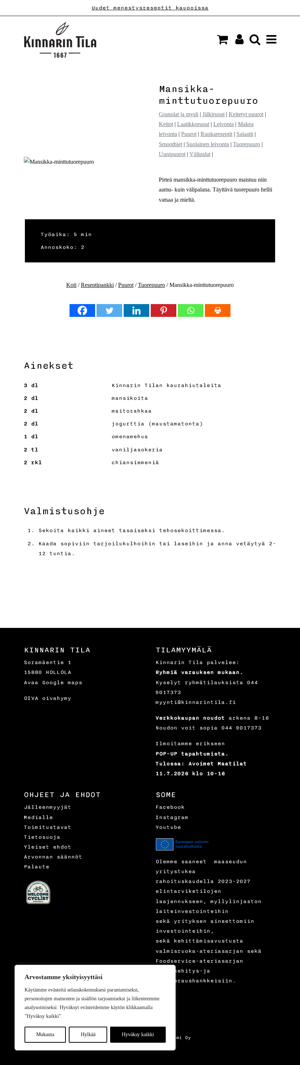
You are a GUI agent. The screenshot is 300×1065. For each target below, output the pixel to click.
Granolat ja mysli (178, 114)
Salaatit (244, 134)
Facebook (170, 807)
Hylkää (88, 1034)
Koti (71, 285)
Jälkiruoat (213, 114)
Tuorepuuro (246, 144)
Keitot (166, 124)
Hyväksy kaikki (138, 1034)
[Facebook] (82, 310)
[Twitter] (109, 310)
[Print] (217, 310)
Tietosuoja (42, 837)
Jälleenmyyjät (47, 807)
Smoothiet (170, 144)
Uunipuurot (172, 154)
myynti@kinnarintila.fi (195, 702)
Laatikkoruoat (193, 124)
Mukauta (45, 1034)
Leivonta (223, 124)
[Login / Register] (236, 41)
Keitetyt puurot (246, 114)
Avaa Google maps (53, 682)
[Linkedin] (136, 310)
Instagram (171, 817)
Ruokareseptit (216, 134)
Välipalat (200, 154)
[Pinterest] (163, 310)
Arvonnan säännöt (53, 857)
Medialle (38, 817)
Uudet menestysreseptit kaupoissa (150, 8)
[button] (222, 39)
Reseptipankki (97, 285)
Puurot (188, 134)
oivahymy (56, 698)
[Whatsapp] (190, 310)
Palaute (36, 867)
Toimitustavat (47, 827)
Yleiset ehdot (47, 847)
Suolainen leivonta (207, 144)
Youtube (168, 827)
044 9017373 (241, 728)
